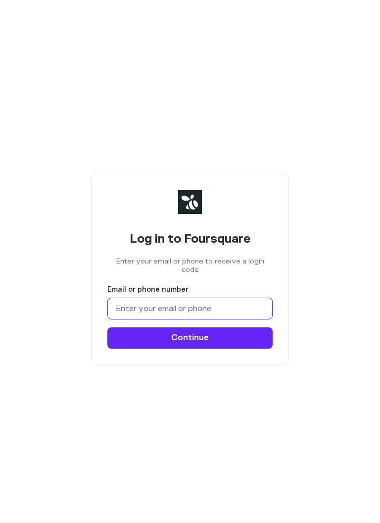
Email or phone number (148, 290)
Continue (190, 338)
